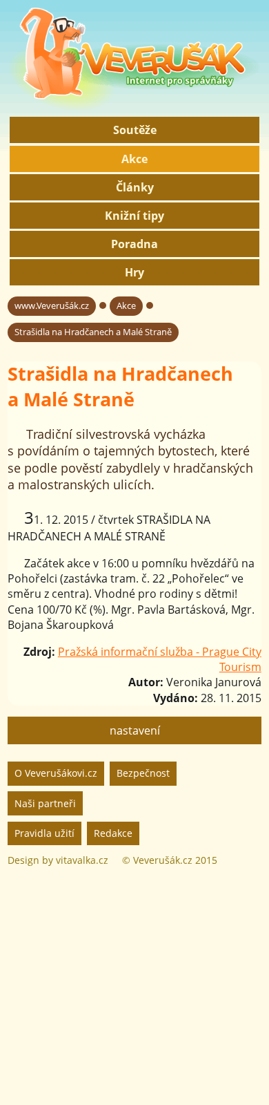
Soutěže (135, 130)
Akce (134, 159)
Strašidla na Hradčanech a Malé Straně (93, 331)
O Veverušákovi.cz (55, 773)
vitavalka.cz (82, 860)
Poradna (134, 244)
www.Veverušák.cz (51, 305)
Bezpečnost (143, 773)
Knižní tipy (134, 215)
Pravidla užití (44, 833)
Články (135, 187)
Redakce (113, 833)
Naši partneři (45, 803)
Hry (134, 272)
